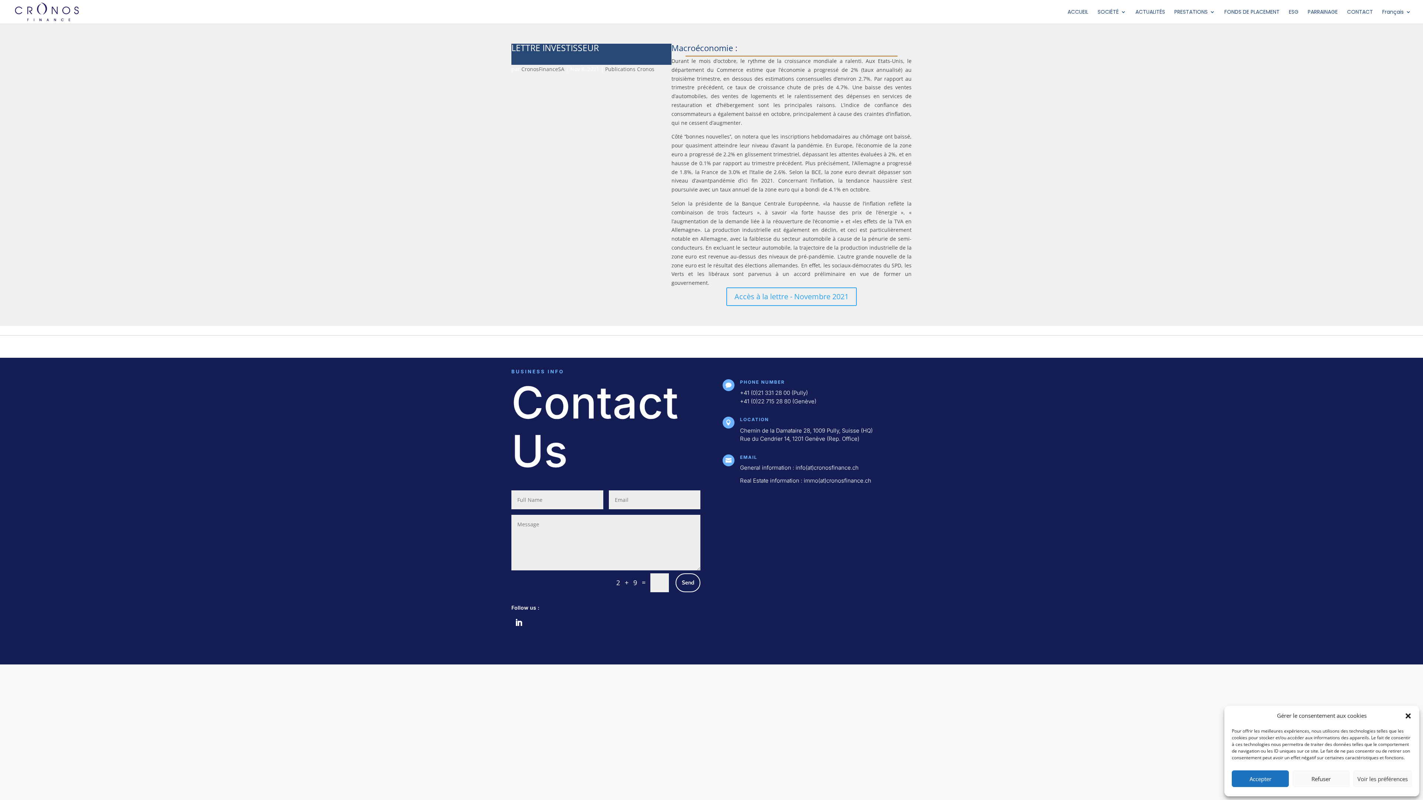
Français (1393, 12)
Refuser (1321, 779)
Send (688, 582)
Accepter (1260, 779)
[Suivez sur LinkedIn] (518, 622)
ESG (1293, 12)
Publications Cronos (629, 69)
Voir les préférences (1382, 779)
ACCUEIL (1078, 12)
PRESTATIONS (1191, 12)
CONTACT (1360, 12)
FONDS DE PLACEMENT (1252, 12)
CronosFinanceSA (542, 69)
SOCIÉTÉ (1108, 12)
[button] (1408, 716)
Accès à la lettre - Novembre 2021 (791, 296)
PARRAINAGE (1323, 12)
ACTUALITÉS (1150, 12)
